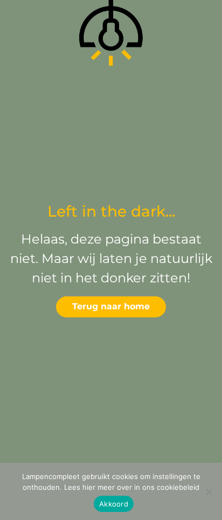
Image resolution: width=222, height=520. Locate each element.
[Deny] (208, 491)
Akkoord (113, 504)
